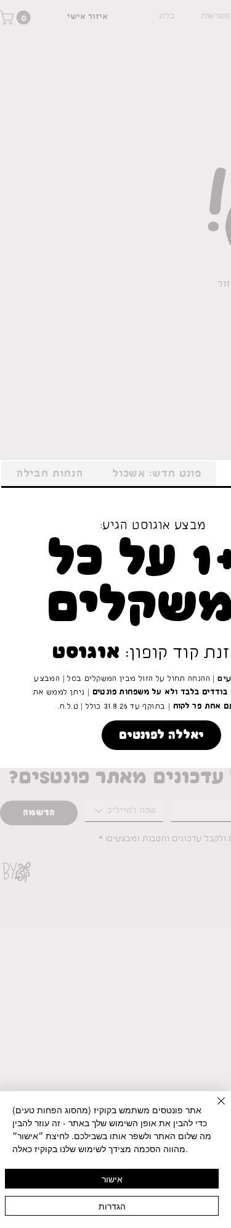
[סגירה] (214, 1108)
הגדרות (112, 1206)
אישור (112, 1178)
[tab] (156, 474)
